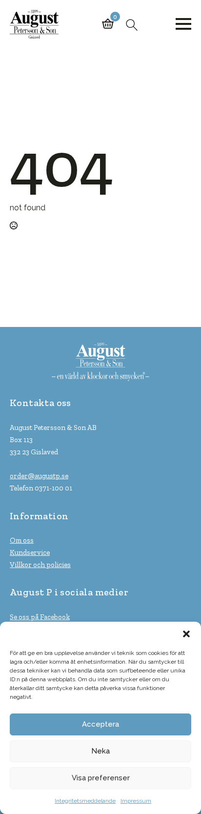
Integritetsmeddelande (85, 800)
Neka (100, 751)
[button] (186, 634)
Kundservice (30, 552)
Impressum (136, 800)
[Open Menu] (183, 24)
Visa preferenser (101, 777)
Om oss (22, 540)
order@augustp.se (39, 475)
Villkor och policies (40, 564)
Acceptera (100, 724)
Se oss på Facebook (40, 616)
